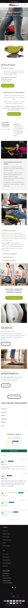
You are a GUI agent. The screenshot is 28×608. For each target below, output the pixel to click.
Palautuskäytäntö (6, 560)
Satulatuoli (5, 531)
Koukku (4, 542)
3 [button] (14, 520)
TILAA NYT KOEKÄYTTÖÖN (14, 298)
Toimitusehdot (6, 557)
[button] (2, 4)
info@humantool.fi (7, 580)
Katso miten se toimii (14, 114)
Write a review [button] (14, 451)
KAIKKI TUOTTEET (14, 396)
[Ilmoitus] (25, 1)
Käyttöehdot (5, 566)
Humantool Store (11, 605)
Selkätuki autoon (6, 533)
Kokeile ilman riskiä (8, 85)
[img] (5, 128)
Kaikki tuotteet (6, 545)
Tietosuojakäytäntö (7, 563)
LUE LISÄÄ (5, 343)
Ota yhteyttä (5, 554)
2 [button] (12, 520)
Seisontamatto (6, 536)
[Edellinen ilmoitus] (2, 1)
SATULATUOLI (8, 65)
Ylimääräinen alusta (7, 539)
